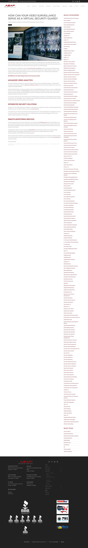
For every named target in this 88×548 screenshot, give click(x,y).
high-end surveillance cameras (32, 85)
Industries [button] (64, 6)
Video (47, 474)
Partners (47, 471)
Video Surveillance (68, 451)
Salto (47, 482)
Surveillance (66, 444)
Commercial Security (68, 433)
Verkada (48, 484)
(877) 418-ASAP (15, 1)
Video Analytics (67, 449)
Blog (71, 6)
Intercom (48, 475)
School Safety (67, 440)
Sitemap (62, 541)
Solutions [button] (41, 6)
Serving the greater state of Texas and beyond (27, 1)
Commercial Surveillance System (71, 435)
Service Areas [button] (56, 6)
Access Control (67, 431)
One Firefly (56, 541)
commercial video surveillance (34, 68)
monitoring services (43, 122)
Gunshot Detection (68, 438)
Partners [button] (48, 6)
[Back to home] (9, 6)
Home (28, 6)
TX (64, 447)
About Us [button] (34, 6)
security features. (35, 109)
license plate (25, 90)
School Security (67, 442)
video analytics (32, 129)
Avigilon (48, 480)
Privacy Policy (26, 541)
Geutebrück (49, 481)
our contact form (56, 137)
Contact (76, 6)
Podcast (83, 6)
